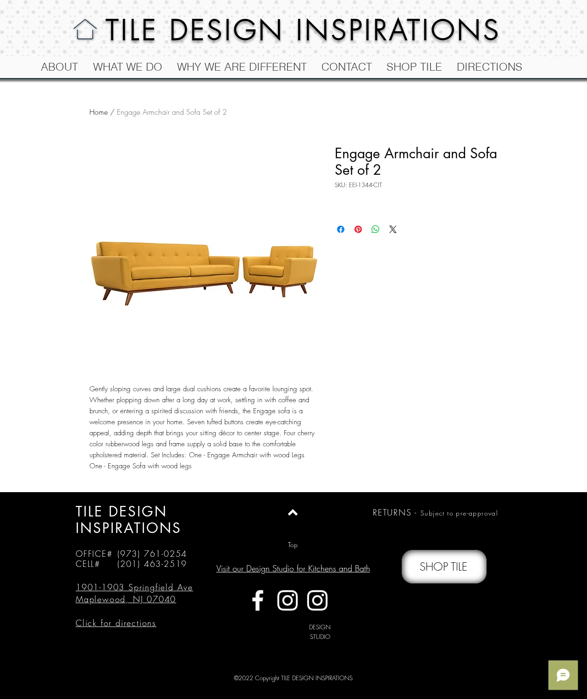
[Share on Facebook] (340, 229)
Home (98, 112)
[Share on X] (393, 229)
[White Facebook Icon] (257, 600)
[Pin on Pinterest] (358, 229)
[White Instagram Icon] (287, 600)
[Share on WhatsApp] (375, 229)
